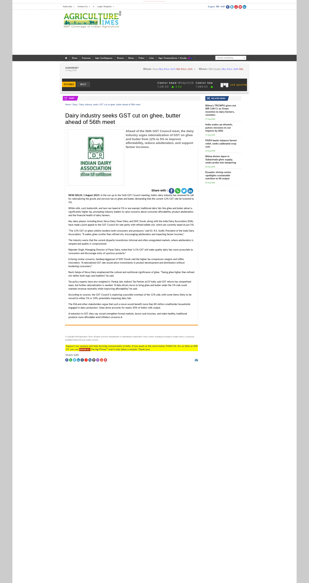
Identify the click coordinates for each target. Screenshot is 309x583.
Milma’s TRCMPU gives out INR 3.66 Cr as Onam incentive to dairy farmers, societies (220, 110)
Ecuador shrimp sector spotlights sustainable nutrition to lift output (218, 175)
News (74, 58)
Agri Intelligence (103, 58)
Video (142, 58)
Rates (131, 58)
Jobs (151, 58)
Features (86, 58)
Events (120, 58)
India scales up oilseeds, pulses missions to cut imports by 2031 (219, 127)
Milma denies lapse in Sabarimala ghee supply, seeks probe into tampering (220, 159)
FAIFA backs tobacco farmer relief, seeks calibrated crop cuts (221, 143)
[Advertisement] (185, 32)
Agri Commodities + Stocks (173, 58)
